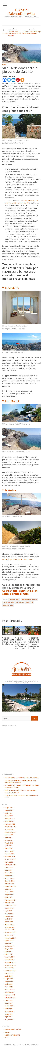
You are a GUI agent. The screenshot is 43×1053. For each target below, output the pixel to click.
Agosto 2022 (9, 835)
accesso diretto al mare (29, 599)
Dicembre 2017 (10, 930)
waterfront (29, 602)
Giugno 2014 (9, 1019)
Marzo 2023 (9, 816)
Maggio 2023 (9, 810)
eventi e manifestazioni (13, 1030)
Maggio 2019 (9, 895)
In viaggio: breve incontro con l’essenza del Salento (12, 33)
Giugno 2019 (9, 892)
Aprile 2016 (8, 984)
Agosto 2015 (9, 1000)
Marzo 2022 (9, 848)
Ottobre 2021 (9, 862)
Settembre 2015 (10, 998)
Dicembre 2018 (10, 900)
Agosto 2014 (9, 1014)
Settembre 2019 (10, 886)
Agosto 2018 (9, 908)
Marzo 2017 (9, 954)
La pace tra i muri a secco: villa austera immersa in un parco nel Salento (33, 643)
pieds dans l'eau (8, 602)
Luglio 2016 (8, 976)
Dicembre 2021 (10, 857)
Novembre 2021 (10, 859)
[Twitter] (9, 80)
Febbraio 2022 (9, 851)
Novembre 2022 (10, 827)
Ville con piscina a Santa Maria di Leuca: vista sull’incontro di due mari (21, 643)
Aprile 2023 (8, 813)
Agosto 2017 (9, 941)
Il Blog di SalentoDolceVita (21, 12)
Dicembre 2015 (10, 995)
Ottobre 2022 (9, 829)
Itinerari (7, 1032)
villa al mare (20, 602)
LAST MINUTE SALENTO (12, 1035)
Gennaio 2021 (9, 881)
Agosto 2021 (9, 867)
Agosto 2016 (9, 973)
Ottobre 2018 (9, 903)
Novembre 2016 (10, 965)
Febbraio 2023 (9, 819)
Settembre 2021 (10, 865)
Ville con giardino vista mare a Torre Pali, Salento (8, 641)
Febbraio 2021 (9, 878)
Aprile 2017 (8, 951)
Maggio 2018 (9, 916)
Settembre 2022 (10, 832)
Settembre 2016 (10, 971)
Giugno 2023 (9, 808)
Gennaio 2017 (9, 960)
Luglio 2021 (8, 870)
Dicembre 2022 (10, 824)
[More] (22, 80)
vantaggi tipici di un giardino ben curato (17, 559)
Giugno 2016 (9, 979)
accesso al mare (14, 599)
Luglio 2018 (8, 911)
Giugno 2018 (9, 913)
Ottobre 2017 (9, 935)
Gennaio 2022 (9, 854)
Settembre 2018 (10, 905)
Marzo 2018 (9, 922)
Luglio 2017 (8, 943)
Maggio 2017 (9, 949)
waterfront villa (8, 605)
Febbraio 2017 (9, 957)
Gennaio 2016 (9, 992)
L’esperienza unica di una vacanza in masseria (31, 32)
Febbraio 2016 (9, 989)
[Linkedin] (13, 80)
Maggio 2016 (9, 981)
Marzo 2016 (9, 987)
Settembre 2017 (10, 938)
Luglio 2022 (8, 837)
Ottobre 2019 (9, 884)
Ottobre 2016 (9, 968)
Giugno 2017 (9, 946)
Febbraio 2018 (9, 924)
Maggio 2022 (9, 843)
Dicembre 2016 (10, 962)
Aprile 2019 (8, 897)
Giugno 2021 (9, 873)
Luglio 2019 (8, 889)
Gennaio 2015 (9, 1011)
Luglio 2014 (8, 1017)
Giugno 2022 (9, 840)
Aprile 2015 (8, 1008)
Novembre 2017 (10, 933)
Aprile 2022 (8, 846)
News (4, 64)
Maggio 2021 (9, 875)
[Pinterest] (18, 80)
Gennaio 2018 (9, 927)
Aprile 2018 (8, 919)
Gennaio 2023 (9, 821)
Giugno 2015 (9, 1006)
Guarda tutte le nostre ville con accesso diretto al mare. (19, 592)
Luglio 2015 (8, 1003)
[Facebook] (5, 80)
